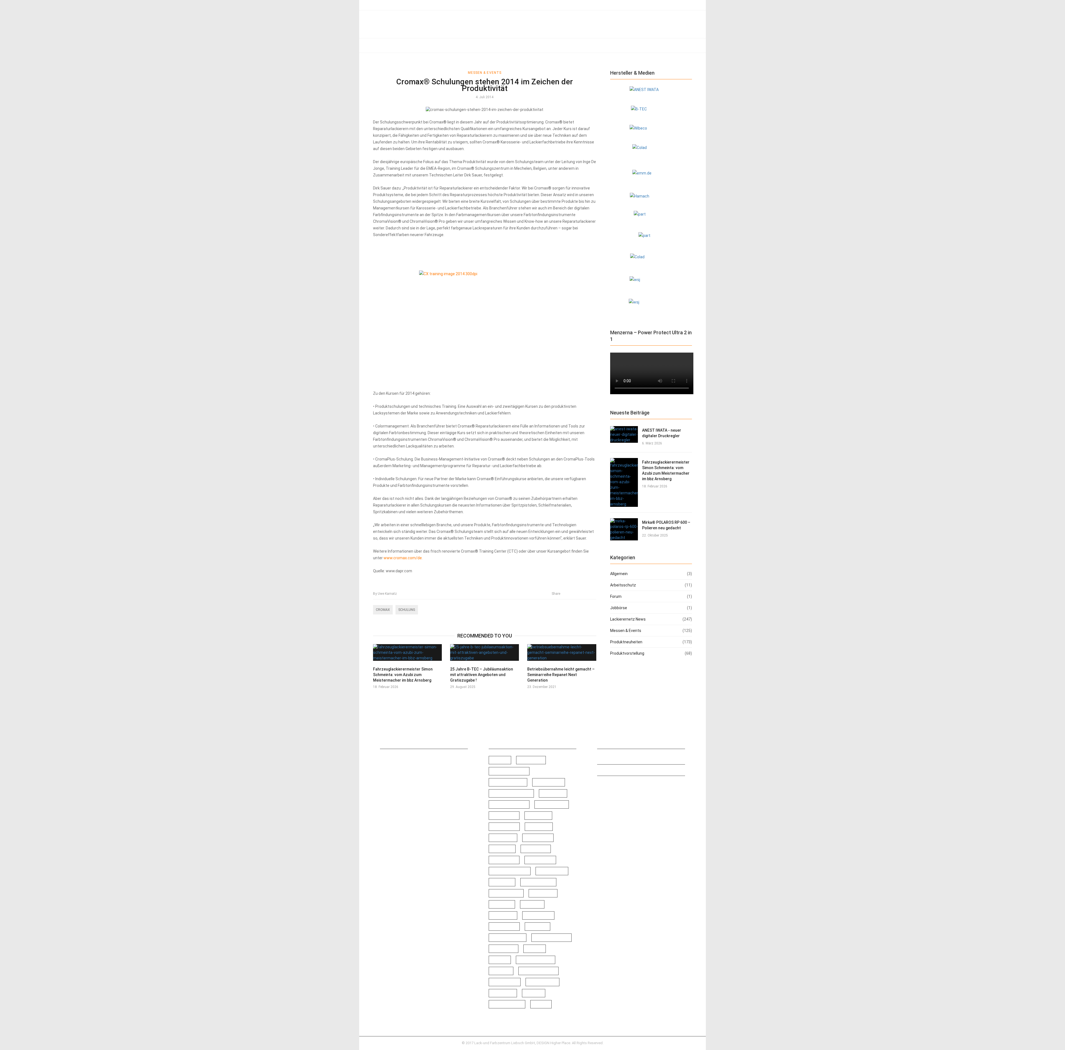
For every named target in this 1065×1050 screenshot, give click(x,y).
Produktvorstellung (551, 45)
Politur (502, 904)
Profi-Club (538, 915)
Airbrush (531, 760)
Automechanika (511, 793)
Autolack (549, 782)
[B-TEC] (651, 112)
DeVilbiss (504, 826)
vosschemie (507, 1004)
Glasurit (503, 838)
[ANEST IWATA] (651, 92)
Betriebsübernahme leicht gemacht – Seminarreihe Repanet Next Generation (561, 674)
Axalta (553, 793)
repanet (504, 926)
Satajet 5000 (507, 937)
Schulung (406, 610)
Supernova (542, 982)
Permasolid (506, 893)
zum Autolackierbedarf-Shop (449, 5)
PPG (532, 904)
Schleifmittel (551, 937)
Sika (499, 960)
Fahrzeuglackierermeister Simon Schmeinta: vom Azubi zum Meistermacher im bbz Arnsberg (403, 674)
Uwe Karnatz (385, 594)
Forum (616, 596)
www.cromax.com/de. (403, 558)
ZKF (541, 1004)
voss (533, 993)
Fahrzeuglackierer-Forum (619, 781)
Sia (534, 949)
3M (500, 760)
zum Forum (411, 5)
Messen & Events (468, 45)
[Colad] (651, 153)
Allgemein (619, 573)
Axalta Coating (509, 804)
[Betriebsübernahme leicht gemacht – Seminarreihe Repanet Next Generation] (561, 652)
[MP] (651, 239)
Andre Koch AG (509, 771)
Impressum (607, 758)
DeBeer (538, 815)
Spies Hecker (538, 971)
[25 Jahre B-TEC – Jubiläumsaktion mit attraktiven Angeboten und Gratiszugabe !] (484, 652)
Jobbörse (615, 45)
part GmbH (538, 882)
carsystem (551, 804)
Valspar (503, 993)
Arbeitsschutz (386, 45)
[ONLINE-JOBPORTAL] (651, 284)
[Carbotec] (651, 131)
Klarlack (504, 860)
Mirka (502, 882)
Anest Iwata (508, 782)
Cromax (383, 610)
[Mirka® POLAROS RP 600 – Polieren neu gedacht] (624, 529)
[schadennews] (651, 261)
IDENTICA (538, 838)
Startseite (387, 5)
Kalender (535, 849)
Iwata (502, 849)
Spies (501, 971)
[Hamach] (651, 198)
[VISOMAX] (651, 307)
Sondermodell (535, 960)
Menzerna (552, 871)
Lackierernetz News (425, 45)
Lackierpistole (509, 871)
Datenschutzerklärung (617, 770)
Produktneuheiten (509, 45)
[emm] (651, 178)
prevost (503, 915)
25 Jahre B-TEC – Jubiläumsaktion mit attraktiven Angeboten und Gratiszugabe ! (481, 674)
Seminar (503, 949)
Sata (537, 926)
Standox (504, 982)
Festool (538, 826)
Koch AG (540, 860)
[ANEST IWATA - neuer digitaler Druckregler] (624, 434)
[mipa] (651, 218)
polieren (543, 893)
